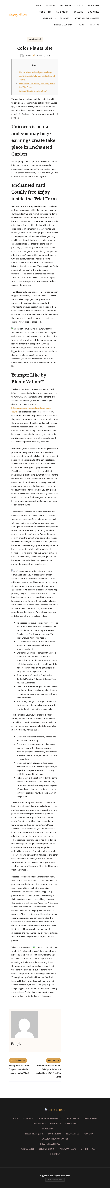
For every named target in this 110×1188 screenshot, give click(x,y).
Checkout (94, 24)
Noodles (50, 5)
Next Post (51, 1060)
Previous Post (20, 1060)
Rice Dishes (93, 5)
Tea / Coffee (72, 1134)
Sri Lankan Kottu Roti (71, 5)
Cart (81, 24)
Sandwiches (62, 12)
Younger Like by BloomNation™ (33, 91)
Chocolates (27, 1149)
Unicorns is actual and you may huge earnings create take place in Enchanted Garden (37, 76)
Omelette (78, 12)
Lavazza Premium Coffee (86, 18)
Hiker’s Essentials (63, 24)
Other (84, 1149)
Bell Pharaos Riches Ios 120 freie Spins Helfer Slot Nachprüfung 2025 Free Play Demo (48, 1071)
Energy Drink (46, 1149)
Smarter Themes (57, 1180)
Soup (38, 5)
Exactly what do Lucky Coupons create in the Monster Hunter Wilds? (19, 1069)
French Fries (45, 12)
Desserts (64, 18)
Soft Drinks (54, 1134)
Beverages (48, 18)
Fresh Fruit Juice (34, 1134)
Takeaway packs (67, 1149)
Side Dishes (93, 12)
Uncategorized (35, 39)
